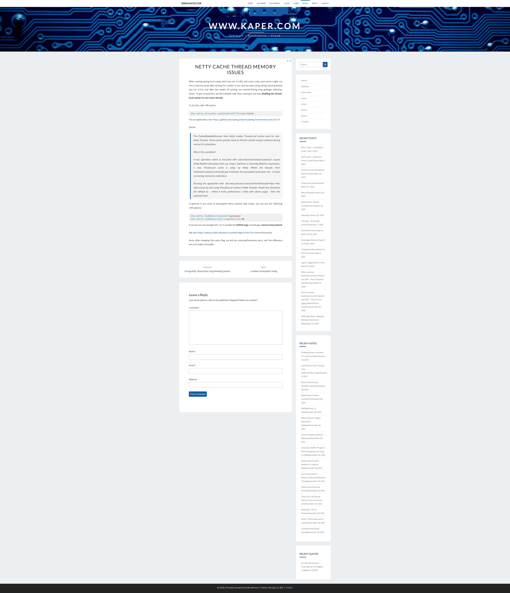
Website (193, 379)
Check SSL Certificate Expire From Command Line (311, 500)
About (314, 3)
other (296, 3)
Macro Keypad (307, 192)
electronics (274, 3)
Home (250, 3)
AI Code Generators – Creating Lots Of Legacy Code (312, 566)
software (261, 3)
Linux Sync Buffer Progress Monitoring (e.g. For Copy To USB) (313, 451)
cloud (286, 3)
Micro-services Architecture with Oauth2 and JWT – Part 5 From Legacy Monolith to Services (312, 299)
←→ (289, 60)
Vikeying (305, 215)
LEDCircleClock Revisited (312, 183)
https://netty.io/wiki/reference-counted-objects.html (224, 232)
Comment (194, 307)
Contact (325, 3)
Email (192, 365)
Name (192, 351)
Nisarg (271, 587)
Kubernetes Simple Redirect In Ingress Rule (310, 464)
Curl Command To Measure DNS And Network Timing (313, 477)
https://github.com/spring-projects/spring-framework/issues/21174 (246, 119)
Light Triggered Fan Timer (313, 262)
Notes (305, 3)
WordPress (252, 587)
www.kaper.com (191, 3)
